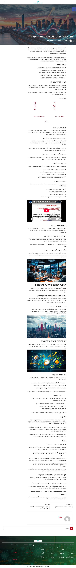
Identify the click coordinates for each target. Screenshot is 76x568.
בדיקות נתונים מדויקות (39, 116)
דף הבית (15, 549)
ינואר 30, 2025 (58, 40)
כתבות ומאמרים (50, 40)
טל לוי (66, 40)
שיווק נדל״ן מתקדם (35, 105)
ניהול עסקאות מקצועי (54, 105)
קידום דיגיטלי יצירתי (59, 116)
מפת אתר (30, 555)
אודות (15, 552)
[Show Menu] (71, 2)
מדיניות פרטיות (29, 549)
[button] (74, 9)
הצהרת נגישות (29, 552)
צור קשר (15, 559)
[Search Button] (4, 2)
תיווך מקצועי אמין (70, 548)
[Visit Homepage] (38, 2)
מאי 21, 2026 (35, 112)
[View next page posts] (45, 122)
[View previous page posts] (48, 122)
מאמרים (15, 555)
